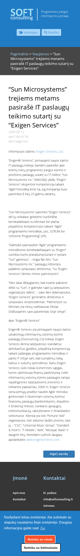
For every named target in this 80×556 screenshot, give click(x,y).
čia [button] (42, 528)
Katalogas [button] (30, 32)
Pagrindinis (19, 53)
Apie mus (19, 493)
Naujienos (40, 53)
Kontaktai (19, 499)
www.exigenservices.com (42, 440)
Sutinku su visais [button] (40, 539)
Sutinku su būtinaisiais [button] (41, 547)
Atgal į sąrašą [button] (59, 454)
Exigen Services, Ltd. (49, 151)
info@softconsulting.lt (58, 499)
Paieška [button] (53, 32)
